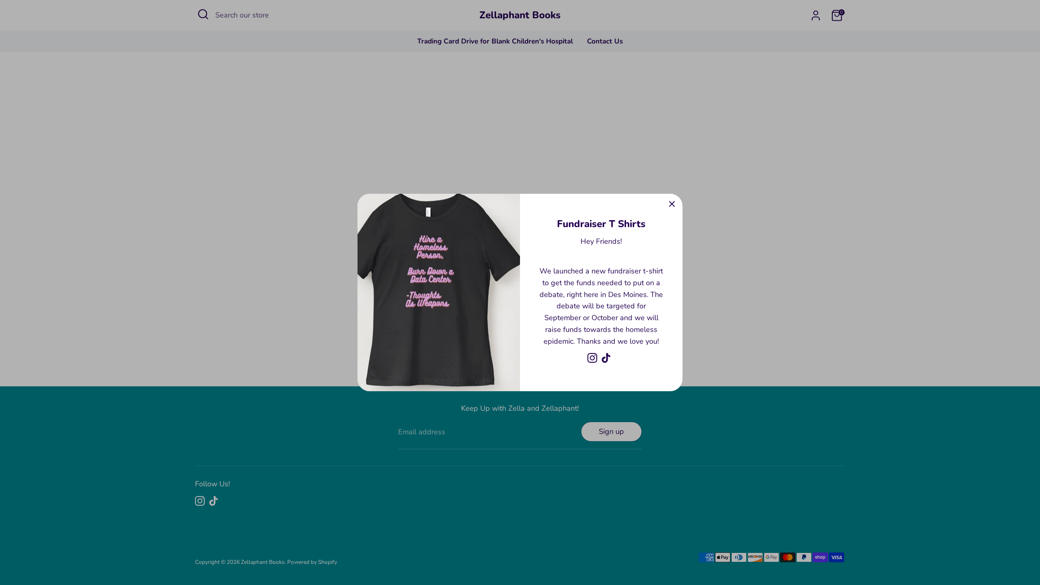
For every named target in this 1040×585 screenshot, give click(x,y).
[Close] (672, 204)
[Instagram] (592, 358)
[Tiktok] (606, 358)
